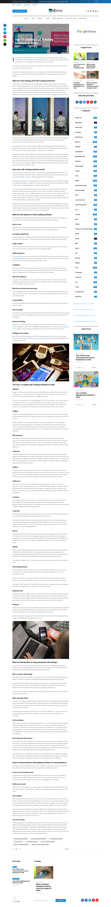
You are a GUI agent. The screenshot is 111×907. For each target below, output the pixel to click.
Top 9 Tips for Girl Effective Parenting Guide (79, 66)
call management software (55, 838)
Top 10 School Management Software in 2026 (85, 395)
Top (21, 26)
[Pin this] (4, 36)
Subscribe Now (21, 11)
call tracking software (31, 841)
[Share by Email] (4, 44)
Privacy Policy (27, 4)
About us (19, 4)
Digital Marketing (57, 18)
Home (13, 4)
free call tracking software (47, 841)
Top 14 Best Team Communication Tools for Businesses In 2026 (85, 358)
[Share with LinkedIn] (4, 32)
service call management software (40, 844)
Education (78, 385)
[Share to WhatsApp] (4, 40)
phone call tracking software (21, 844)
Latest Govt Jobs (71, 18)
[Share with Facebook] (4, 25)
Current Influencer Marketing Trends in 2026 (49, 1)
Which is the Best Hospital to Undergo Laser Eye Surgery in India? (92, 85)
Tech (32, 18)
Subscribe (61, 900)
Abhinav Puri (80, 362)
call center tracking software (38, 838)
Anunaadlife (17, 901)
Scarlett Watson (20, 46)
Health (27, 18)
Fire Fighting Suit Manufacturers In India (84, 315)
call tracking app (18, 841)
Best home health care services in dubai (84, 303)
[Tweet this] (4, 29)
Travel (48, 18)
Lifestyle (40, 18)
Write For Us (82, 18)
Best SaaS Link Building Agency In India (84, 309)
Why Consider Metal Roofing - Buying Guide (91, 66)
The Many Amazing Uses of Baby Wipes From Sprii (79, 85)
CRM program (22, 256)
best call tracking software (20, 838)
